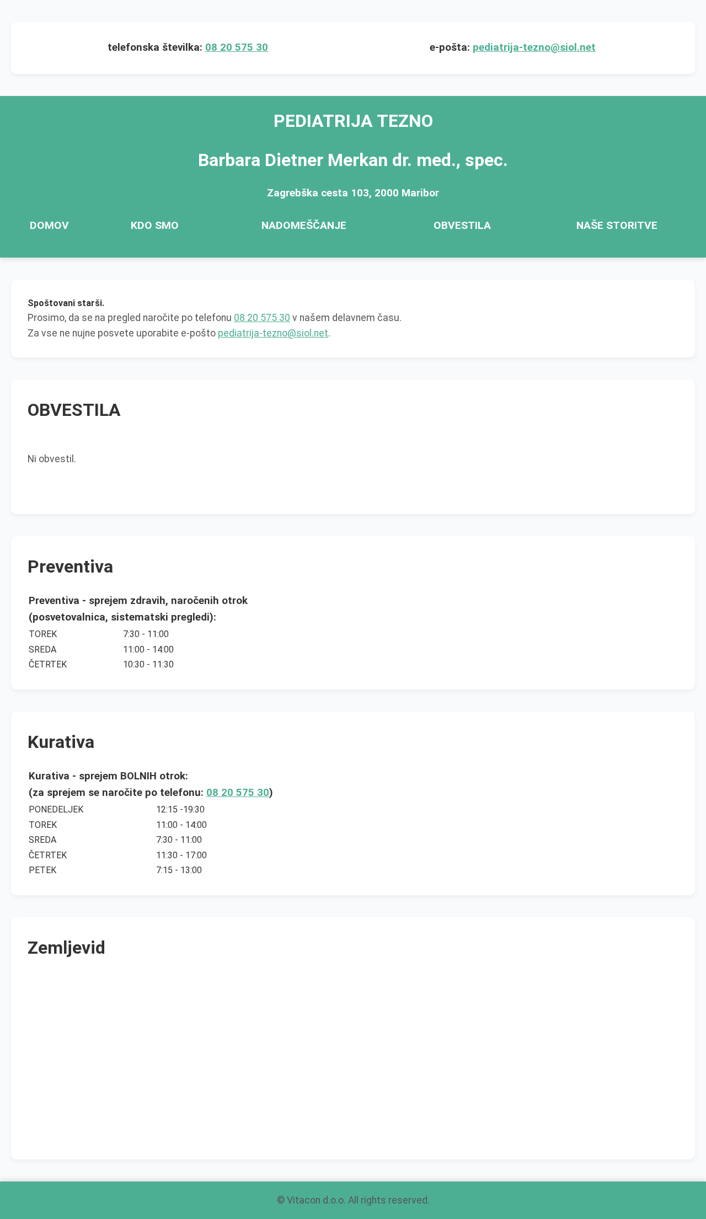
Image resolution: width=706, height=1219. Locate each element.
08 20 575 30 (236, 47)
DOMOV (49, 225)
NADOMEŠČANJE (303, 225)
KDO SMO (155, 225)
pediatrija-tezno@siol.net (534, 47)
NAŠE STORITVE (616, 225)
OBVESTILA (462, 225)
